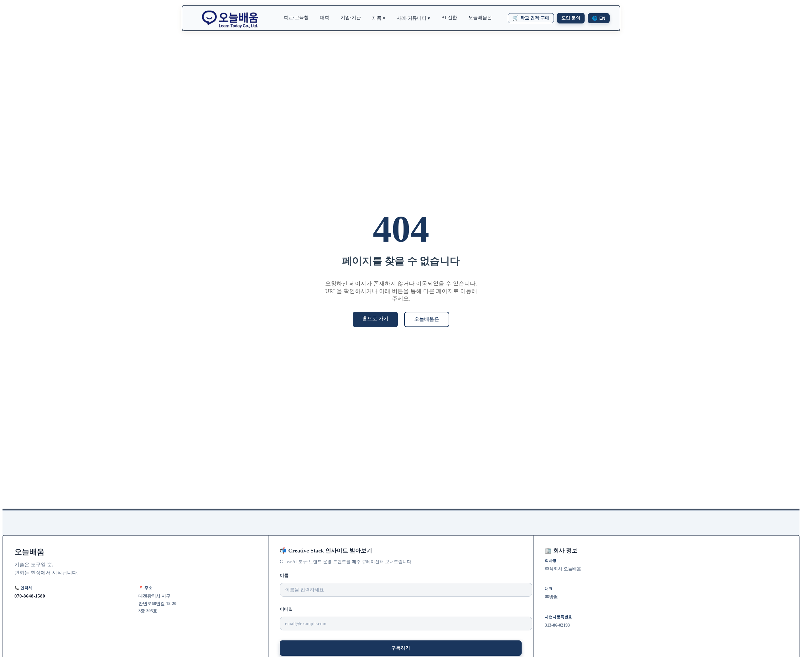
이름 (284, 575)
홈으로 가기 (375, 318)
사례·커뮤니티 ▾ (413, 18)
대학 (324, 17)
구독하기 (400, 647)
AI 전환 (449, 17)
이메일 (286, 609)
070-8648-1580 (29, 595)
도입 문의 (570, 18)
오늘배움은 (480, 17)
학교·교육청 (296, 17)
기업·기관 (351, 17)
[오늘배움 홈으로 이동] (230, 18)
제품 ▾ (378, 18)
